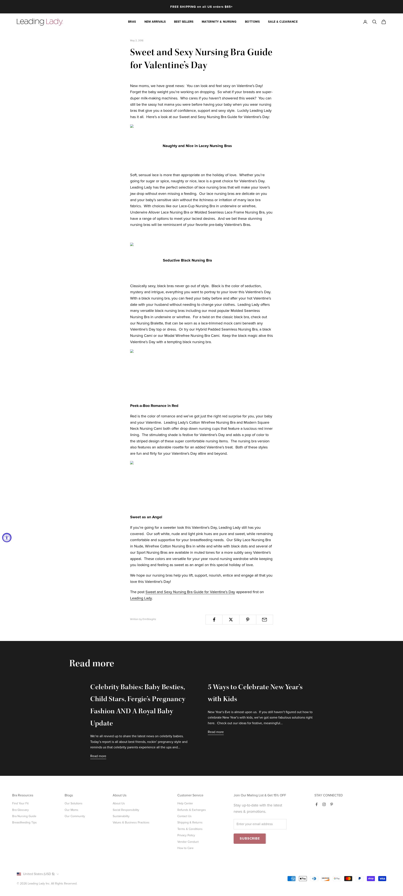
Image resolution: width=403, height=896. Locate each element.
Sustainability (121, 816)
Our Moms (71, 810)
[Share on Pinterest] (247, 619)
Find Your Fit (20, 803)
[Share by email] (264, 619)
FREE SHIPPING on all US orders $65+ (201, 7)
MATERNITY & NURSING (219, 21)
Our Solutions (73, 803)
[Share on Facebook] (214, 619)
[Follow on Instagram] (324, 804)
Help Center (185, 803)
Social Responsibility (126, 810)
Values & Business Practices (131, 822)
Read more (98, 756)
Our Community (75, 816)
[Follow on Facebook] (316, 804)
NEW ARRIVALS (155, 21)
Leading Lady (141, 598)
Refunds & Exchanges (191, 810)
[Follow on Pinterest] (332, 804)
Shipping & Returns (190, 822)
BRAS (132, 21)
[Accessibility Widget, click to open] (7, 537)
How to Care (185, 848)
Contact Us (184, 816)
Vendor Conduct (188, 842)
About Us (119, 803)
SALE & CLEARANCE (283, 21)
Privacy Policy (186, 835)
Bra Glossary (20, 810)
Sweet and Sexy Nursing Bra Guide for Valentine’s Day (190, 592)
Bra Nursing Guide (24, 816)
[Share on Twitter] (230, 619)
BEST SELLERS (183, 21)
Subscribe (250, 838)
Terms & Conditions (190, 829)
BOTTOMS (252, 21)
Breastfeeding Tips (24, 822)
